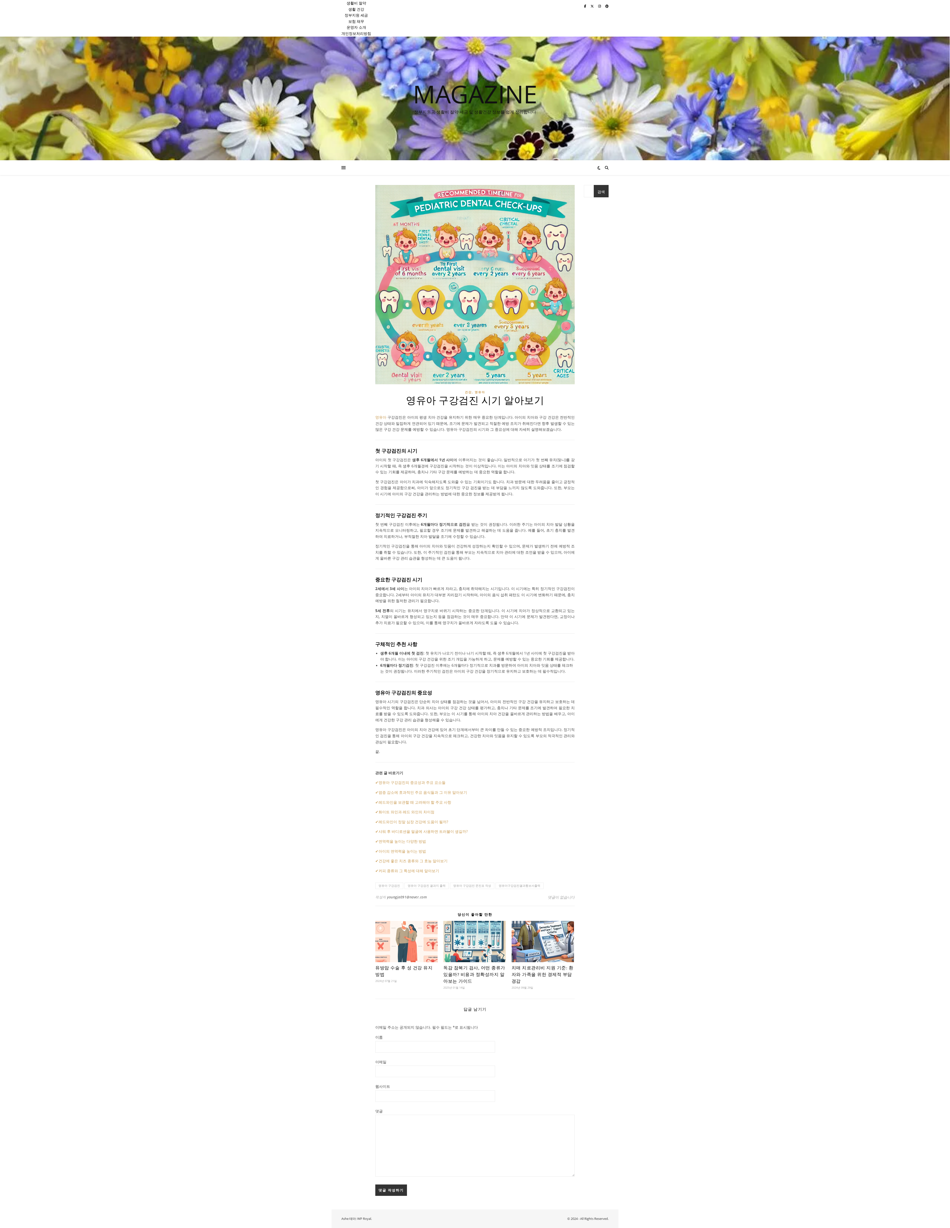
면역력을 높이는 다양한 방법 (402, 841)
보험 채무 (356, 21)
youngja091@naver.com (407, 897)
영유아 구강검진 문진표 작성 (472, 886)
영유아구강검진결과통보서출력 (519, 886)
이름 (379, 1037)
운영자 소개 (356, 27)
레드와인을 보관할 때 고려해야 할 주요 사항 (415, 802)
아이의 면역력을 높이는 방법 (402, 851)
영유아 (480, 392)
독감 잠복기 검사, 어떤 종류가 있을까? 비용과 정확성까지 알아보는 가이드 (474, 974)
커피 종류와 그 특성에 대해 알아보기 (409, 870)
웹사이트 (382, 1086)
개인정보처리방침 (356, 33)
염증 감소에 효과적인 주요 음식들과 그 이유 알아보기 (423, 792)
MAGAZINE (475, 93)
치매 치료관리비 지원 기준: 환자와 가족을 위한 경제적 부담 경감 (542, 974)
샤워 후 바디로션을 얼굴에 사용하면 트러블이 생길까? (423, 831)
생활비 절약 (356, 2)
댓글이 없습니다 (561, 897)
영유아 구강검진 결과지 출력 (427, 886)
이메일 (380, 1061)
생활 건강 (356, 9)
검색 (601, 191)
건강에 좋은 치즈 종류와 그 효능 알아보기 (413, 860)
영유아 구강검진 (389, 886)
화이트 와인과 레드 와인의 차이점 (406, 811)
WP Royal (364, 1218)
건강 (468, 392)
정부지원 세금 (356, 15)
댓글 (379, 1111)
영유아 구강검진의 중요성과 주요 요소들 (412, 782)
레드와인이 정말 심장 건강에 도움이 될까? (413, 821)
